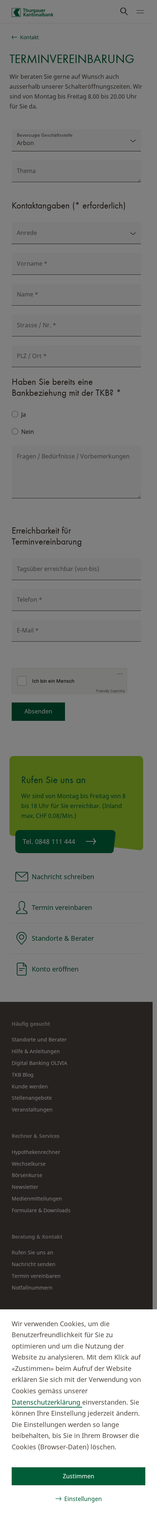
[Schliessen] (139, 1322)
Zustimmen (78, 1476)
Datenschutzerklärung (47, 1402)
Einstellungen (83, 1499)
